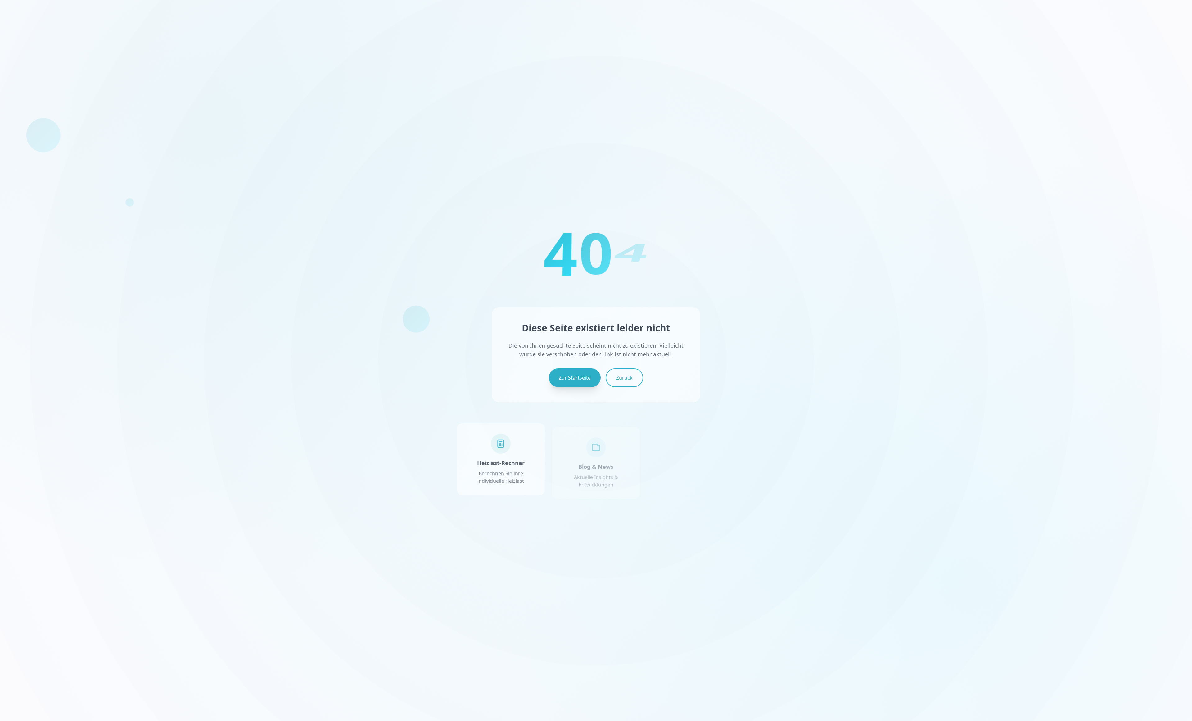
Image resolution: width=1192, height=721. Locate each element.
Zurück (624, 377)
